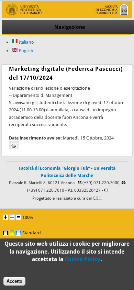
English (25, 50)
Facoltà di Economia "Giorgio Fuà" (54, 168)
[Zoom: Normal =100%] (18, 217)
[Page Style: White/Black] (5, 233)
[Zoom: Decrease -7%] (12, 217)
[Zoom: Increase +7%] (5, 217)
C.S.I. (97, 198)
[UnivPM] (67, 16)
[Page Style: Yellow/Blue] (12, 233)
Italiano (26, 42)
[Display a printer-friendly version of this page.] (14, 145)
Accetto (14, 281)
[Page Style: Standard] (18, 233)
